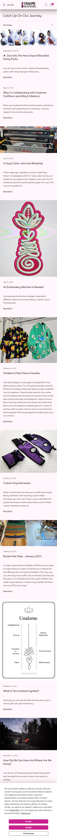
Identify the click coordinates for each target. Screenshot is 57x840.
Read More (7, 77)
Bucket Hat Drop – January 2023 (22, 556)
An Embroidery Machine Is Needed (23, 287)
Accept (28, 822)
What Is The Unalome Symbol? (21, 691)
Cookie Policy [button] (14, 810)
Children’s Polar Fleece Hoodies (21, 373)
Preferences (28, 834)
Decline (28, 828)
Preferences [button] (25, 813)
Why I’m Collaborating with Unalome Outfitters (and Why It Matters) (24, 94)
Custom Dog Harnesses (17, 483)
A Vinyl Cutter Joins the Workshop (23, 163)
